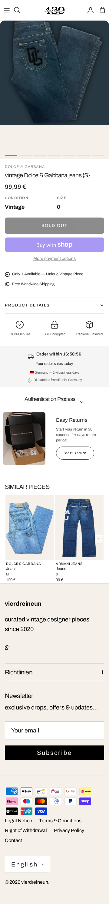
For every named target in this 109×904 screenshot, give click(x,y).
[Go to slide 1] (11, 155)
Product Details (27, 305)
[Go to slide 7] (98, 155)
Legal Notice (18, 820)
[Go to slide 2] (25, 155)
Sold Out (54, 225)
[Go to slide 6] (84, 155)
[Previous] (10, 539)
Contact (13, 840)
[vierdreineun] (54, 10)
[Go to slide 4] (54, 155)
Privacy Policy (69, 830)
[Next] (98, 539)
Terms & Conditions (60, 820)
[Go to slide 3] (40, 155)
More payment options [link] (54, 258)
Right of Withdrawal (26, 830)
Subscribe (54, 752)
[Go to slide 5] (69, 155)
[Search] (20, 10)
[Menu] (6, 10)
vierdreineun (34, 882)
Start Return (75, 453)
